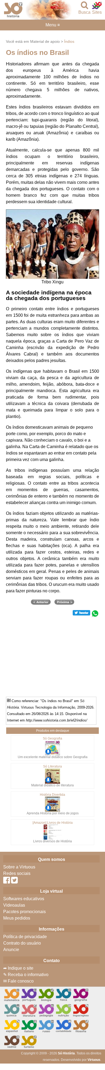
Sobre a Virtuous (19, 867)
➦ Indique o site (18, 968)
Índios (69, 41)
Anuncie (11, 949)
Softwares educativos (23, 898)
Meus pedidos (16, 918)
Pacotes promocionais (24, 911)
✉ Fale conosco (18, 981)
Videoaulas (14, 905)
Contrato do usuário (22, 943)
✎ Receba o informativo (25, 974)
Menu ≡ (52, 25)
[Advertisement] (52, 655)
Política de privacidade (25, 936)
